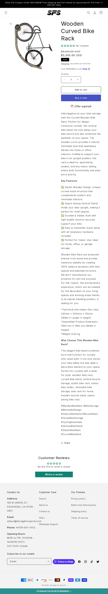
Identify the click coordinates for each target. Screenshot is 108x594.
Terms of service (79, 518)
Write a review (54, 474)
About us (43, 505)
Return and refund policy (83, 505)
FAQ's (42, 518)
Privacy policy (78, 498)
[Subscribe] (48, 561)
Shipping (65, 64)
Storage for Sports (58, 585)
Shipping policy (79, 511)
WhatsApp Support (48, 524)
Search (42, 498)
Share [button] (67, 443)
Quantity (65, 74)
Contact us (44, 511)
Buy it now (81, 98)
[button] (54, 591)
